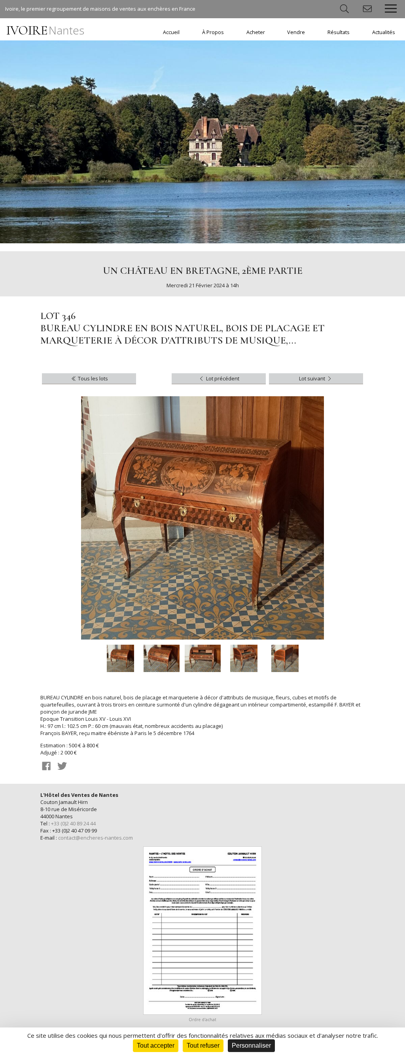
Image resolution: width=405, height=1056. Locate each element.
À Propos (213, 32)
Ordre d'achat (202, 1019)
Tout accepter (155, 1045)
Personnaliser (251, 1045)
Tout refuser (203, 1045)
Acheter (255, 32)
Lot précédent (222, 378)
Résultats (338, 32)
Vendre (296, 32)
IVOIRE (45, 30)
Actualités (383, 32)
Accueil (171, 32)
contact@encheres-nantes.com (95, 837)
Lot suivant (312, 378)
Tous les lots (92, 378)
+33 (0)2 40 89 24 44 (73, 823)
